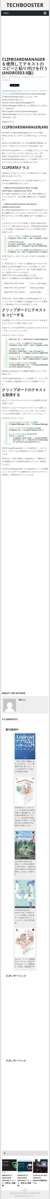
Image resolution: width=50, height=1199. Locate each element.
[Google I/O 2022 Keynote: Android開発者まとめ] (40, 1166)
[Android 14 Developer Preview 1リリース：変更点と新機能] (25, 1166)
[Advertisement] (25, 35)
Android (25, 77)
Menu (6, 13)
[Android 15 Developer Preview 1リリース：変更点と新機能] (9, 1166)
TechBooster (24, 5)
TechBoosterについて (25, 1196)
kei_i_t (4, 77)
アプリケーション (35, 77)
